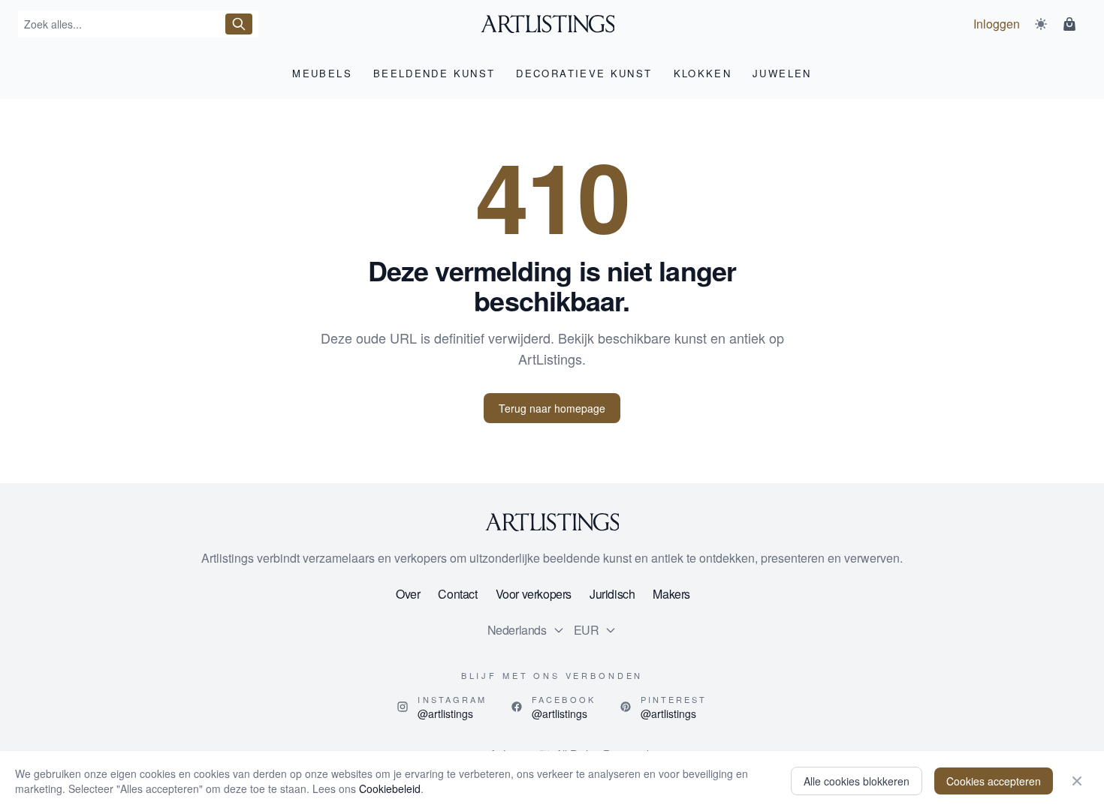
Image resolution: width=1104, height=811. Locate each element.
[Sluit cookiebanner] (1077, 781)
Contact (457, 593)
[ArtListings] (552, 522)
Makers (671, 593)
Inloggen (996, 23)
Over (408, 593)
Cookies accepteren (993, 780)
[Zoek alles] (238, 24)
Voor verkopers (534, 593)
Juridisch (612, 593)
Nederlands (517, 629)
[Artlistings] (552, 24)
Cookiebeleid (390, 788)
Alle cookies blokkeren (856, 780)
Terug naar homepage (552, 408)
